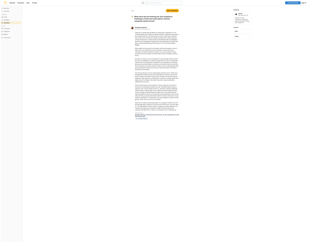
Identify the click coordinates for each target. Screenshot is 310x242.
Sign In (304, 3)
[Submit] (143, 3)
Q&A (132, 10)
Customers (20, 3)
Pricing (34, 3)
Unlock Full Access (293, 3)
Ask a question (172, 11)
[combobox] (161, 3)
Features (12, 3)
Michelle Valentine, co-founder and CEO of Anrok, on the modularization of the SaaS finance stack (157, 115)
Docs (28, 3)
